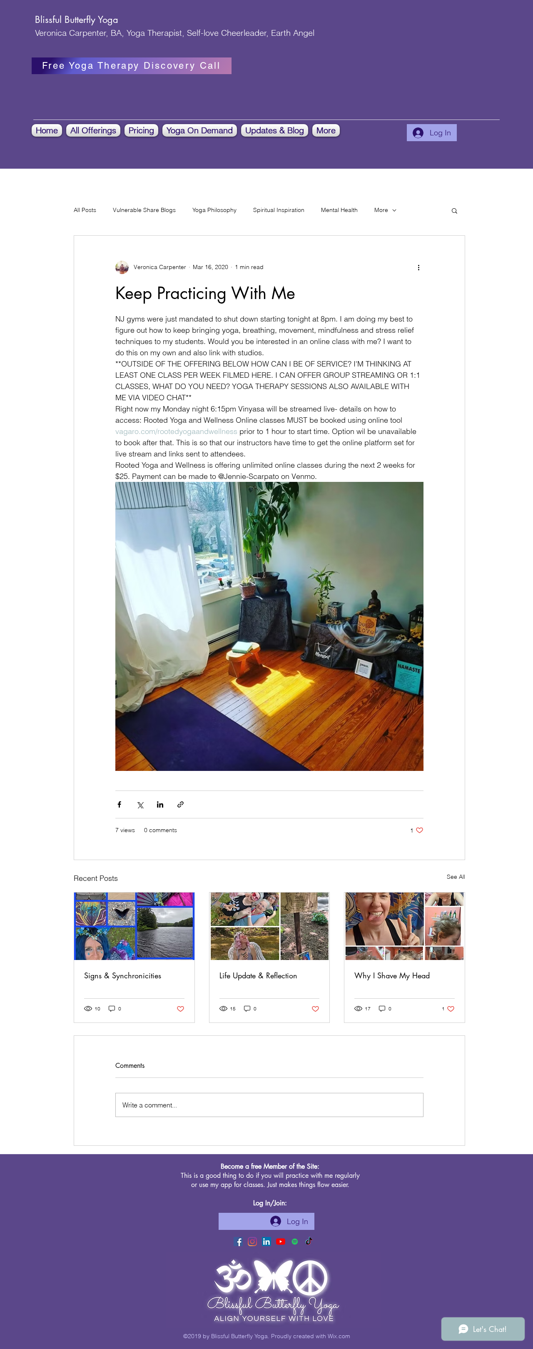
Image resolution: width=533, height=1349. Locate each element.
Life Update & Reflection (258, 975)
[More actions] (418, 267)
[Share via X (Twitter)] (140, 804)
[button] (93, 130)
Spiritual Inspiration (278, 210)
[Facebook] (238, 1241)
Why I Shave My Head (392, 975)
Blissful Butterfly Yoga (76, 19)
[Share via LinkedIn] (160, 804)
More (381, 210)
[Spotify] (294, 1241)
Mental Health (339, 210)
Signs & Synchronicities (122, 975)
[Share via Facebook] (119, 804)
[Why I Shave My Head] (404, 926)
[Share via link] (180, 804)
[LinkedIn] (266, 1241)
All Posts (85, 210)
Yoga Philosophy (214, 210)
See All (456, 876)
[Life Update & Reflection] (269, 926)
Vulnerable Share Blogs (144, 210)
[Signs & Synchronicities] (134, 926)
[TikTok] (309, 1241)
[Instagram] (252, 1241)
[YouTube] (280, 1241)
